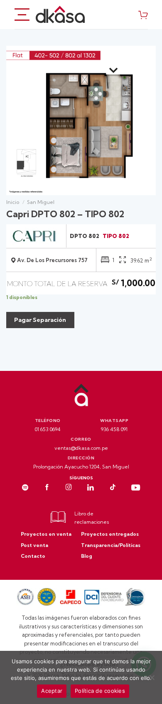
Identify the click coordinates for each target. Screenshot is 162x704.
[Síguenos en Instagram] (69, 488)
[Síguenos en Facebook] (47, 488)
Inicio (13, 202)
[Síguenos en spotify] (25, 488)
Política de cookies (100, 690)
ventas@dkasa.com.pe (81, 448)
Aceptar (51, 690)
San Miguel (40, 202)
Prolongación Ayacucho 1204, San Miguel (81, 467)
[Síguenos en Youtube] (135, 488)
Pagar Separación (40, 320)
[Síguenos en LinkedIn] (90, 488)
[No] (151, 680)
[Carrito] (143, 14)
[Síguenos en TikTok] (113, 488)
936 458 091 (114, 429)
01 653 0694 (48, 429)
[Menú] (22, 14)
